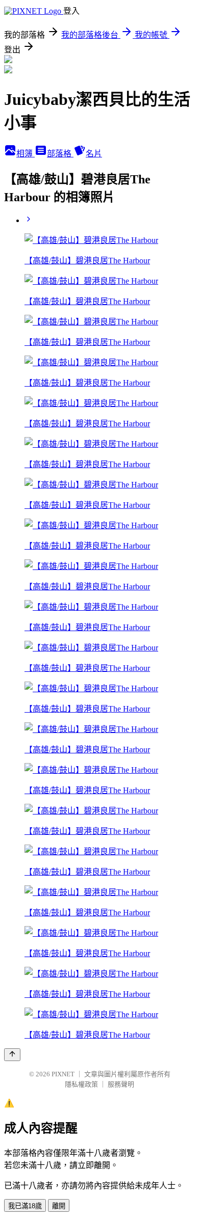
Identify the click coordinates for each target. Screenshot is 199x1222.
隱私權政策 (81, 1084)
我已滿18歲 (25, 1206)
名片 (94, 153)
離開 (58, 1206)
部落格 (60, 153)
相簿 (25, 153)
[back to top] (12, 1054)
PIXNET (63, 1074)
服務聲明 (121, 1084)
